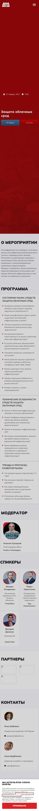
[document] (19, 405)
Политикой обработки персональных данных (17, 795)
